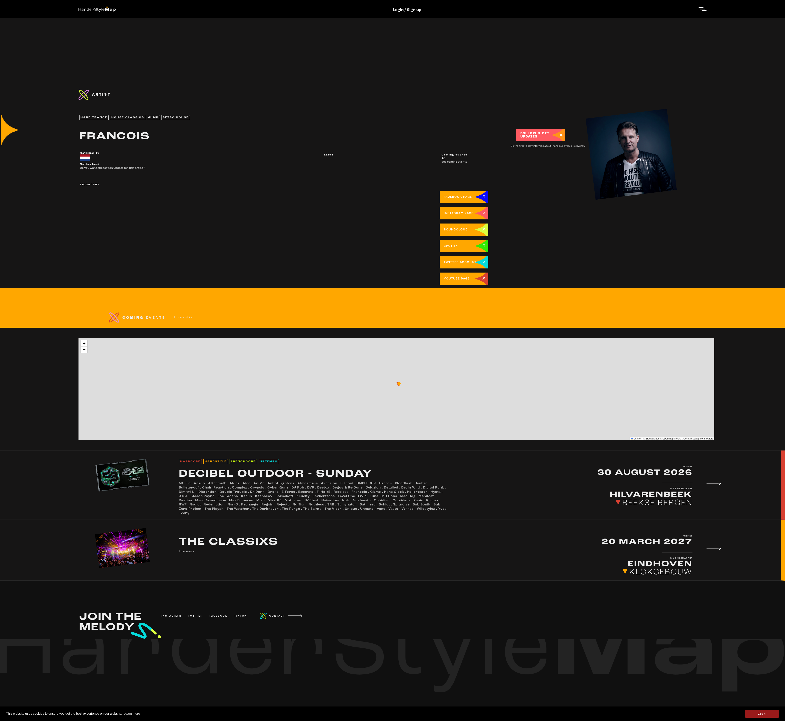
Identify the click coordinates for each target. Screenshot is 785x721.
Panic (418, 500)
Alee (246, 483)
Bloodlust (403, 483)
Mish (260, 500)
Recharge (249, 504)
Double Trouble (233, 492)
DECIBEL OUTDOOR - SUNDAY (275, 474)
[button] (399, 384)
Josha (232, 496)
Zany (185, 513)
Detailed (391, 487)
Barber (385, 483)
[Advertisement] (392, 46)
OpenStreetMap (691, 438)
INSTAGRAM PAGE (458, 213)
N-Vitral (311, 500)
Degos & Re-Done (347, 487)
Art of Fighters (281, 483)
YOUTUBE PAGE (457, 278)
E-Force (288, 492)
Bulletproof (189, 487)
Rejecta (283, 504)
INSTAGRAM (171, 616)
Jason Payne (203, 496)
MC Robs (389, 496)
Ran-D (233, 504)
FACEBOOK (219, 616)
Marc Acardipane (210, 500)
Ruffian (299, 504)
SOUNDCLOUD (456, 229)
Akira (235, 483)
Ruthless (316, 504)
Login (398, 10)
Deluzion (373, 487)
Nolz (346, 500)
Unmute (367, 509)
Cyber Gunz (277, 487)
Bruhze (421, 483)
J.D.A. (184, 496)
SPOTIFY (451, 246)
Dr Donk (257, 492)
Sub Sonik (422, 504)
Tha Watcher (238, 509)
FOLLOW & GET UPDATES (534, 135)
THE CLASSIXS (228, 542)
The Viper (333, 509)
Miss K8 (275, 500)
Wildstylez (426, 509)
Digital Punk (433, 487)
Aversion (329, 483)
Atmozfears (307, 483)
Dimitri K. (187, 492)
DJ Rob (298, 487)
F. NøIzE (323, 492)
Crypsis (257, 487)
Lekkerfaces (324, 496)
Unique (351, 509)
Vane (381, 509)
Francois (359, 492)
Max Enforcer (241, 500)
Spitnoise (401, 504)
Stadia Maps (652, 438)
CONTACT (277, 616)
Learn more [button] (131, 713)
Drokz (273, 492)
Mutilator (293, 500)
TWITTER (195, 616)
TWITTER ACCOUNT (460, 262)
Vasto (393, 509)
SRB (330, 504)
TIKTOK (240, 616)
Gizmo (375, 492)
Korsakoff (284, 496)
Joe (221, 496)
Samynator (347, 504)
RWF (183, 504)
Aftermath (217, 483)
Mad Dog (408, 496)
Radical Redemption (207, 504)
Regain (267, 504)
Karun (246, 496)
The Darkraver (265, 509)
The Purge (291, 509)
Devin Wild (410, 487)
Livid (362, 496)
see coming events (454, 161)
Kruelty (303, 496)
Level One (346, 496)
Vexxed (407, 509)
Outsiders (401, 500)
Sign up (414, 10)
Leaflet (637, 438)
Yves (442, 509)
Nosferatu (362, 500)
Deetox (323, 487)
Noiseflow (330, 500)
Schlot (384, 504)
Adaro (199, 483)
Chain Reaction (215, 487)
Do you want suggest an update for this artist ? (112, 168)
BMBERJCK (366, 483)
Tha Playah (214, 509)
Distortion (207, 492)
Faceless (341, 492)
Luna (374, 496)
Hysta (436, 492)
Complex (239, 487)
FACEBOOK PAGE (458, 197)
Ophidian (382, 500)
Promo (432, 500)
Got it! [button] (762, 713)
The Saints (312, 509)
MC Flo (185, 483)
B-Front (347, 483)
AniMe (259, 483)
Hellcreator (417, 492)
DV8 (310, 487)
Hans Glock (394, 492)
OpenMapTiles (671, 438)
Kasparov (264, 496)
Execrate (306, 492)
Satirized (368, 504)
